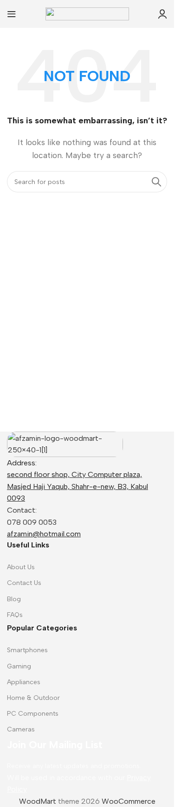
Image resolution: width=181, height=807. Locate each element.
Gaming (19, 666)
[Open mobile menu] (11, 14)
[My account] (162, 14)
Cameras (21, 729)
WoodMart (37, 801)
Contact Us (24, 583)
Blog (14, 599)
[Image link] (65, 443)
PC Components (32, 714)
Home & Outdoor (33, 698)
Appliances (23, 682)
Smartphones (27, 650)
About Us (21, 567)
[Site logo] (87, 13)
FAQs (15, 615)
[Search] (156, 181)
